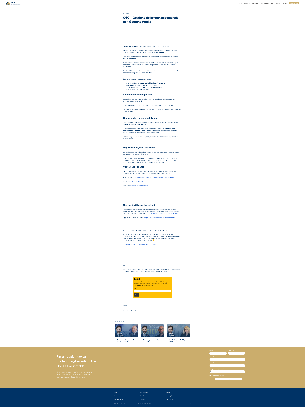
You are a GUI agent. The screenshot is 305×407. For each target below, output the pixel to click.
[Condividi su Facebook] (124, 310)
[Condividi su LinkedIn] (131, 310)
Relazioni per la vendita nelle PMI (151, 341)
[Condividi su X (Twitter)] (128, 310)
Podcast (125, 305)
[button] (255, 3)
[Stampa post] (139, 310)
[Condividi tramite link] (135, 310)
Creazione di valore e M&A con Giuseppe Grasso (126, 341)
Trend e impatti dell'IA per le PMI (178, 341)
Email (211, 356)
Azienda (212, 363)
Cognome (231, 350)
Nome (211, 350)
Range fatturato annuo (216, 369)
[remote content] (152, 35)
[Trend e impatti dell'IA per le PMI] (178, 330)
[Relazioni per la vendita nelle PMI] (152, 330)
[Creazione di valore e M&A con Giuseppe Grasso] (126, 330)
